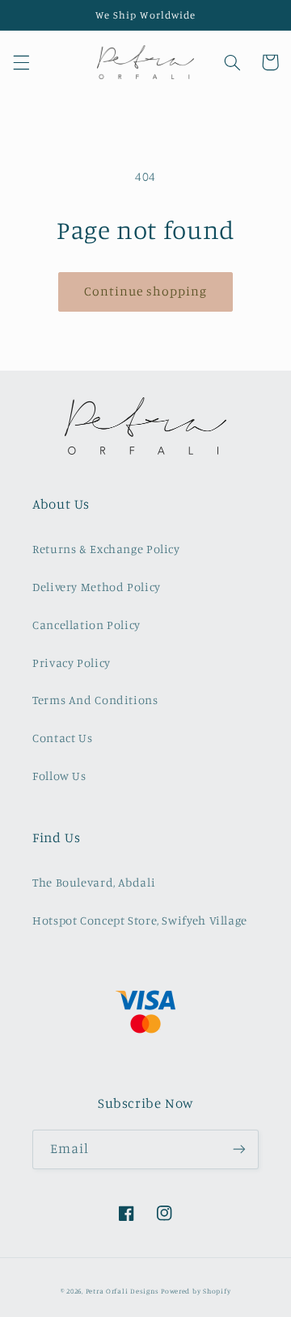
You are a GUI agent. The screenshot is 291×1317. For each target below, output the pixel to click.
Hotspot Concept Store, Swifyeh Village (139, 920)
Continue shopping (146, 291)
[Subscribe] (239, 1149)
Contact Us (62, 737)
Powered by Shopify (195, 1290)
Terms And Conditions (95, 700)
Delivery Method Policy (96, 586)
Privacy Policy (71, 662)
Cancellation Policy (86, 624)
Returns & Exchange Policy (106, 549)
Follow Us (59, 775)
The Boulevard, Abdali (93, 882)
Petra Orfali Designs (123, 1290)
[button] (21, 62)
